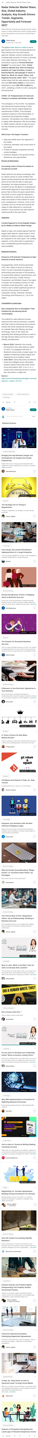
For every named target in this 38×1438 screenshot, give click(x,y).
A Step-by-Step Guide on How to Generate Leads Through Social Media (17, 1382)
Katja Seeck (9, 1396)
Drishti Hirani (12, 1205)
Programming (6, 1140)
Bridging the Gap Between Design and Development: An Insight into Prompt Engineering (17, 457)
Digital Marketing (7, 1376)
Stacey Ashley (10, 978)
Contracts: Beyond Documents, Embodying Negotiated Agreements (16, 1335)
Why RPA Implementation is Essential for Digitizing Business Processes (18, 1100)
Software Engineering (22, 394)
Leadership (6, 961)
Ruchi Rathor (10, 1019)
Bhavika (8, 561)
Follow (33, 41)
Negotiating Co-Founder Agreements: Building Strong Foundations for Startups (18, 1192)
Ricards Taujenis (11, 790)
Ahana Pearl (9, 837)
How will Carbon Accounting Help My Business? (17, 1239)
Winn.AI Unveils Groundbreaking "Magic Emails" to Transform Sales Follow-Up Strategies (18, 872)
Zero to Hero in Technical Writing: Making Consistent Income (18, 1145)
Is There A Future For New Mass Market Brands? (14, 736)
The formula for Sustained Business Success (16, 643)
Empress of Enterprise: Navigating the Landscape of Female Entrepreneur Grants (19, 1430)
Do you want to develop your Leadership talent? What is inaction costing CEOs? (18, 1054)
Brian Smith (9, 702)
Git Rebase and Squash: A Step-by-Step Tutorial (18, 781)
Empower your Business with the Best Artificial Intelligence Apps (17, 824)
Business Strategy (8, 394)
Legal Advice (6, 1281)
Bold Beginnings (11, 608)
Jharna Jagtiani (10, 516)
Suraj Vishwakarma (12, 1158)
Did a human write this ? (11, 1012)
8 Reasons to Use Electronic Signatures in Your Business (19, 689)
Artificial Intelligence (8, 1008)
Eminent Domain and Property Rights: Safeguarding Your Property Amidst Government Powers (17, 1287)
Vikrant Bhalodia (11, 471)
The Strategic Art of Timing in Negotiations (14, 506)
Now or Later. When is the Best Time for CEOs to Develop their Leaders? (18, 966)
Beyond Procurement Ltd (13, 1251)
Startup (5, 1187)
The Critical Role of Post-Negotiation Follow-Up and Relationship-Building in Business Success (18, 918)
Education (5, 776)
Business (5, 501)
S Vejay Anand (10, 747)
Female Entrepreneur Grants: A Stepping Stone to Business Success (18, 596)
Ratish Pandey (10, 655)
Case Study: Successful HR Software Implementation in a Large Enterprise (17, 551)
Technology (6, 397)
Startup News (10, 882)
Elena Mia (9, 1111)
